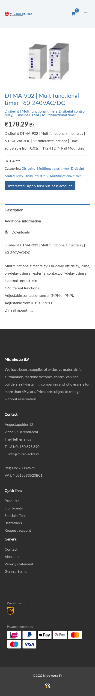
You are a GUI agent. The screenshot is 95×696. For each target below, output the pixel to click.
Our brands (14, 508)
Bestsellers (13, 523)
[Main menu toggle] (85, 13)
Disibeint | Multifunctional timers (31, 111)
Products (12, 500)
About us (12, 556)
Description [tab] (14, 210)
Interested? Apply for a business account (40, 186)
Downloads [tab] (21, 232)
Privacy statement (19, 564)
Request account (18, 530)
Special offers (15, 515)
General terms (16, 571)
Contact (11, 549)
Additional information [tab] (23, 221)
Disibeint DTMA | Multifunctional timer (45, 115)
